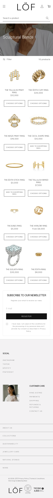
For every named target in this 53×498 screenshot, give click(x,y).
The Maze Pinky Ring (14, 136)
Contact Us (35, 411)
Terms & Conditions (37, 478)
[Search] (47, 18)
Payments (34, 397)
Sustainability (10, 444)
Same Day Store (22, 481)
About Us (7, 428)
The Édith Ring (38, 269)
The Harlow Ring (38, 226)
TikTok (6, 364)
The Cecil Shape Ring (38, 136)
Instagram (9, 360)
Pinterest (8, 372)
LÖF (16, 478)
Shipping (34, 400)
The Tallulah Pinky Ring (14, 91)
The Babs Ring (14, 226)
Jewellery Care (11, 452)
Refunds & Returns (35, 406)
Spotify (7, 368)
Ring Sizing (35, 393)
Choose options (14, 103)
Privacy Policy (23, 478)
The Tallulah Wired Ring (39, 181)
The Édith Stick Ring (14, 180)
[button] (4, 6)
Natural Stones (11, 460)
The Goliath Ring (14, 269)
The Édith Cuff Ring (38, 90)
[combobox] (26, 18)
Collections (9, 436)
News (5, 468)
